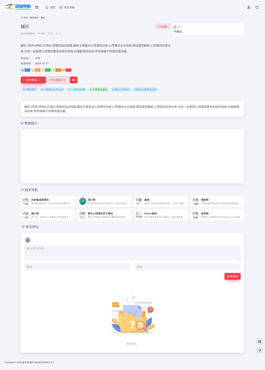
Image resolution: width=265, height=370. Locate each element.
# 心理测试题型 (98, 89)
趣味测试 (34, 17)
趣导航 (25, 362)
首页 (25, 17)
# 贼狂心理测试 (120, 89)
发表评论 (232, 276)
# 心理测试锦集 (76, 89)
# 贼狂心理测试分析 (145, 89)
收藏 (164, 26)
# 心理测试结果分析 (52, 89)
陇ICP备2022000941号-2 (42, 362)
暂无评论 (32, 226)
